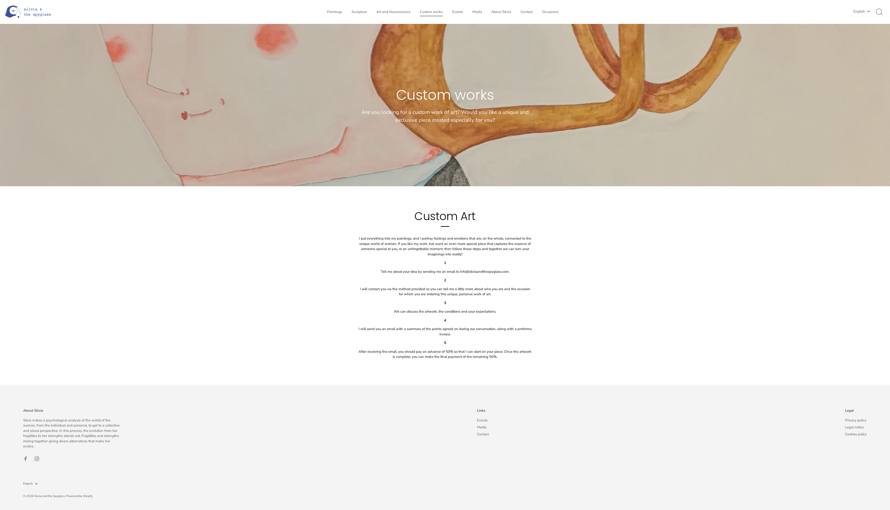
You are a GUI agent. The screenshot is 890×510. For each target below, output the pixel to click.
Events (457, 12)
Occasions (550, 12)
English (859, 11)
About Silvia (501, 12)
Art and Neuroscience (393, 12)
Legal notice (854, 427)
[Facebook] (25, 458)
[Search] (879, 12)
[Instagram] (37, 458)
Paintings (334, 12)
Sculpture (359, 12)
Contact (527, 12)
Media (477, 12)
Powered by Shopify (79, 496)
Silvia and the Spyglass (49, 496)
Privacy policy (855, 420)
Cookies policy (856, 434)
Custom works (431, 12)
